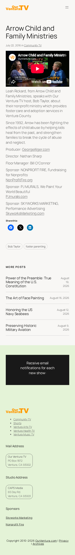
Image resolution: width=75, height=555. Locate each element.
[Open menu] (67, 7)
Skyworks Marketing (19, 517)
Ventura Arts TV (22, 427)
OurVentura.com (46, 540)
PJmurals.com (17, 196)
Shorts (17, 423)
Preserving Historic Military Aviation (21, 327)
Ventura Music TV (23, 434)
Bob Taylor (14, 246)
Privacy (64, 540)
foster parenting (35, 246)
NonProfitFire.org (19, 180)
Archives (38, 544)
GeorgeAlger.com (36, 149)
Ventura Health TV (24, 431)
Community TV (33, 45)
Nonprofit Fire (15, 524)
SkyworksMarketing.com (25, 213)
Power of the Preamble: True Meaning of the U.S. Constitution (28, 282)
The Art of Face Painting (25, 298)
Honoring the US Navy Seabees (19, 312)
